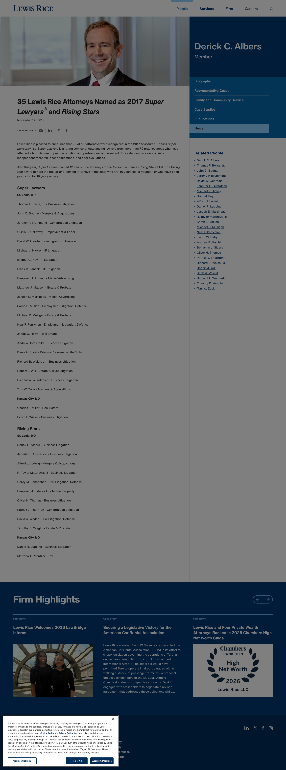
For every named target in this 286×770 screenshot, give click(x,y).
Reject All (77, 760)
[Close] (113, 719)
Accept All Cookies (102, 760)
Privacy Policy (66, 733)
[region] (61, 741)
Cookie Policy (47, 733)
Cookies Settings (22, 760)
